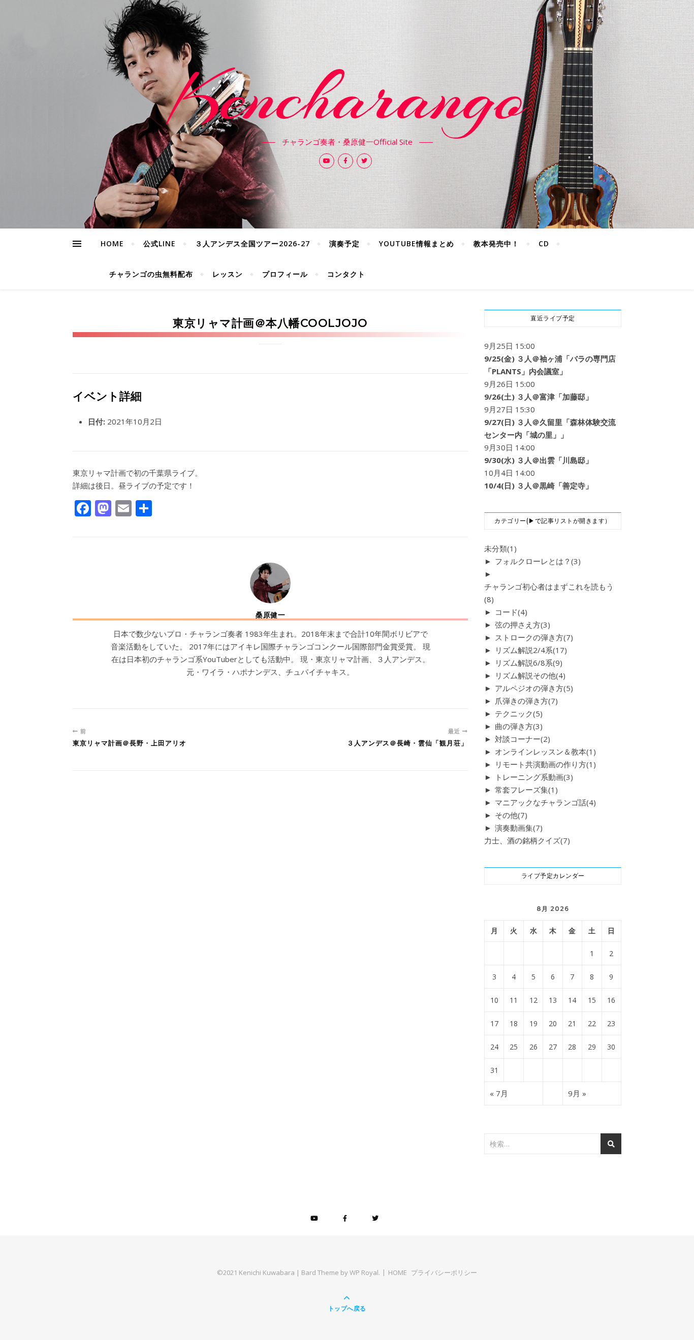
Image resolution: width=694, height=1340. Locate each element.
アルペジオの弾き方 (534, 688)
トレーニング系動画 (534, 777)
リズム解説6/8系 (528, 663)
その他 (511, 815)
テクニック (519, 713)
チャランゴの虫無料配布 (151, 274)
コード (511, 612)
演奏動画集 (519, 828)
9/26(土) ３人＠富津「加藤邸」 (538, 396)
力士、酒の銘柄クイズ (527, 840)
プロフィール (285, 274)
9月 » (577, 1093)
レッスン (227, 274)
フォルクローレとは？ (538, 561)
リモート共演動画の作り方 (545, 764)
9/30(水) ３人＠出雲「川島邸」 (538, 460)
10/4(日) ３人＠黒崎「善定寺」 (538, 485)
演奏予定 (344, 243)
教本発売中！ (496, 243)
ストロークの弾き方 (534, 637)
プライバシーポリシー (444, 1272)
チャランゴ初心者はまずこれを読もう (549, 592)
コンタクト (346, 274)
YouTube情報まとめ (416, 243)
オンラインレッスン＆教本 (545, 751)
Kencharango (347, 97)
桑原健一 (270, 614)
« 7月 (499, 1093)
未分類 (500, 548)
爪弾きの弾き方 (526, 701)
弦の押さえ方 (522, 624)
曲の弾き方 (519, 726)
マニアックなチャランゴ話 (545, 802)
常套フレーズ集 (526, 790)
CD (544, 243)
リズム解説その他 (530, 675)
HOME (112, 243)
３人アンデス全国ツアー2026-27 (252, 243)
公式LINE (159, 243)
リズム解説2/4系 (531, 650)
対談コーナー (522, 739)
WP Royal (364, 1272)
